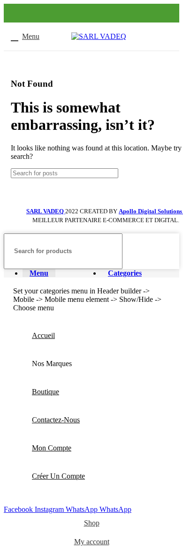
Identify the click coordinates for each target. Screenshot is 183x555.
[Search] (168, 251)
